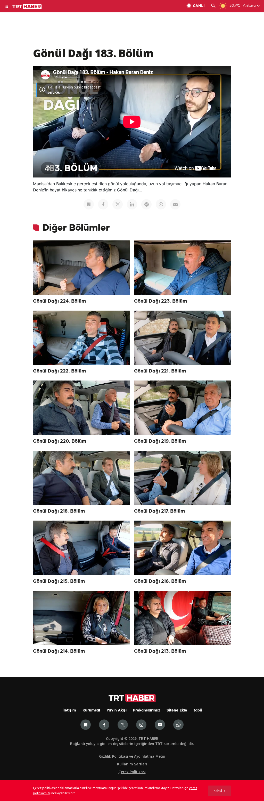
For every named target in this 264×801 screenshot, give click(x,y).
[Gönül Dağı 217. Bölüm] (182, 478)
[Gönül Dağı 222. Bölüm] (81, 338)
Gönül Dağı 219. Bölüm (160, 441)
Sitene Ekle (177, 711)
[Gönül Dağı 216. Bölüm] (182, 548)
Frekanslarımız (146, 711)
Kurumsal (91, 711)
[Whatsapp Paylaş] (161, 204)
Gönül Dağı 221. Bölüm (160, 371)
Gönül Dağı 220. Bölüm (59, 441)
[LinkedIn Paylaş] (132, 204)
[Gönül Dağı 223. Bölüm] (182, 267)
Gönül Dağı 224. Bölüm (59, 301)
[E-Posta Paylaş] (175, 204)
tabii (198, 711)
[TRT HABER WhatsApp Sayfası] (178, 724)
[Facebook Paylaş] (103, 204)
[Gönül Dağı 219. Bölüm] (182, 408)
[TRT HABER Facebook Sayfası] (104, 724)
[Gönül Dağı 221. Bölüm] (182, 338)
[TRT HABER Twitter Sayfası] (123, 724)
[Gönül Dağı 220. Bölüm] (81, 408)
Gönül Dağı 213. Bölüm (160, 651)
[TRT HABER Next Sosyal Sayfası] (85, 724)
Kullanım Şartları (132, 764)
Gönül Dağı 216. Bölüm (160, 581)
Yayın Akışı (116, 711)
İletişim (69, 711)
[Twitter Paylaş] (117, 204)
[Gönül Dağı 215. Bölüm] (81, 548)
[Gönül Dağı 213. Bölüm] (182, 618)
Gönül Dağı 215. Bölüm (59, 581)
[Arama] (213, 6)
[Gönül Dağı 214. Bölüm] (81, 618)
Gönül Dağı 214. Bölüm (59, 651)
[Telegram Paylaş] (146, 204)
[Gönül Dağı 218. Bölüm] (81, 478)
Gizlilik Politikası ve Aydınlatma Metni (132, 756)
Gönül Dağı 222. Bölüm (59, 371)
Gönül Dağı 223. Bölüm (160, 301)
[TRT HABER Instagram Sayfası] (141, 724)
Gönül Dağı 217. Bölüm (159, 511)
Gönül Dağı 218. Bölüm (59, 511)
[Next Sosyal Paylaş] (89, 204)
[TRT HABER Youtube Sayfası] (160, 724)
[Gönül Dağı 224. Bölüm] (81, 267)
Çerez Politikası (132, 771)
